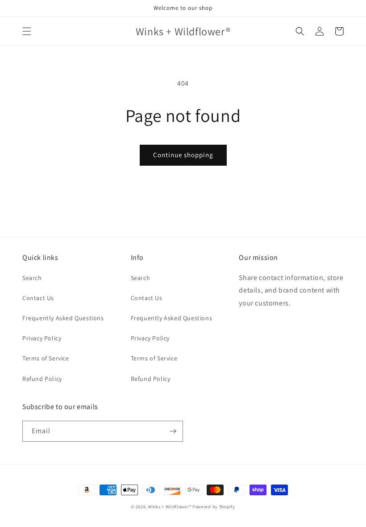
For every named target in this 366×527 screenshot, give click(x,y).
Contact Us (38, 298)
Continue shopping (183, 155)
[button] (27, 31)
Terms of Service (45, 358)
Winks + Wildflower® (169, 507)
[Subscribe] (173, 431)
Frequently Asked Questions (63, 318)
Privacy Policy (41, 338)
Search (32, 278)
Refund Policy (42, 379)
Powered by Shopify (213, 507)
